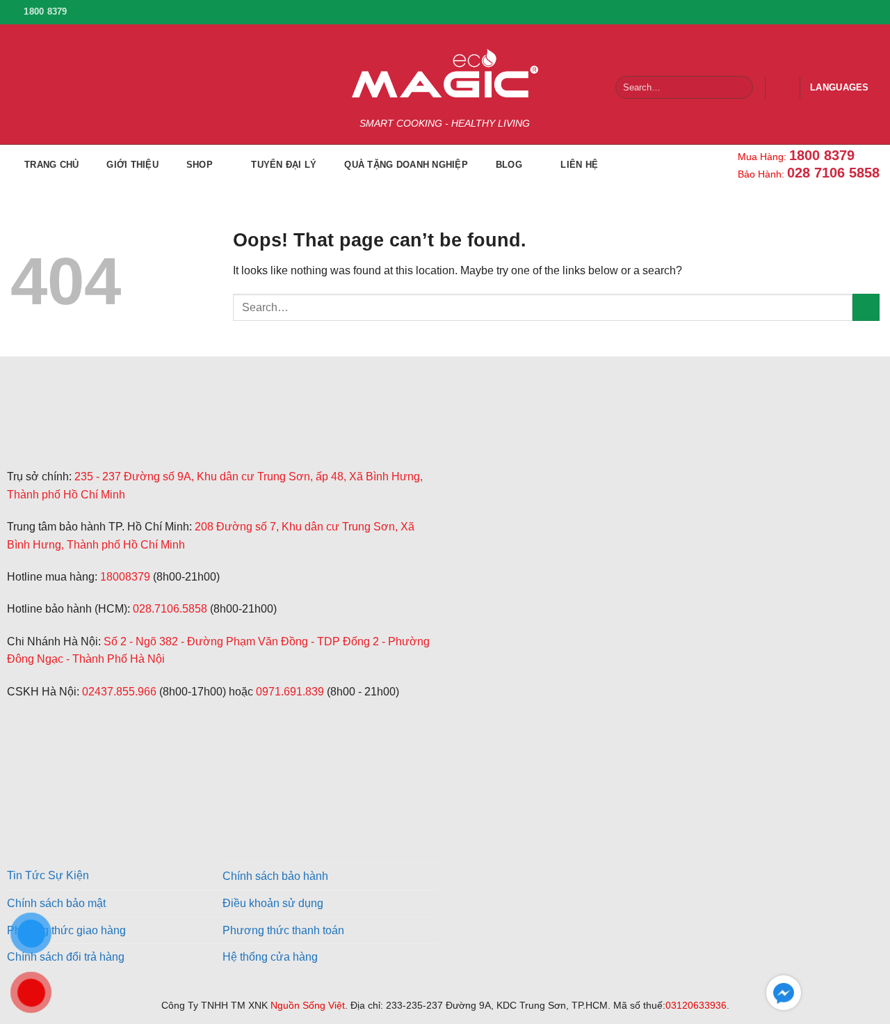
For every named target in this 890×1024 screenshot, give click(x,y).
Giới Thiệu (132, 164)
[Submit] (740, 88)
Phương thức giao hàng (66, 930)
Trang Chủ (51, 164)
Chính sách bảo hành (275, 876)
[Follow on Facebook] (809, 12)
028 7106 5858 (833, 172)
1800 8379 (822, 155)
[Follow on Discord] (86, 758)
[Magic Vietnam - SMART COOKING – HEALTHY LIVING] (445, 73)
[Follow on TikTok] (849, 12)
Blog (509, 164)
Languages (839, 87)
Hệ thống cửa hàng (270, 957)
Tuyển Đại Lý (283, 164)
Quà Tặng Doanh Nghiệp (405, 164)
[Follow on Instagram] (829, 12)
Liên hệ (579, 164)
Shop (199, 164)
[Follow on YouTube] (870, 12)
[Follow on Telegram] (19, 758)
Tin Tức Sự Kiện (48, 875)
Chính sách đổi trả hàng (65, 957)
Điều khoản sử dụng (272, 903)
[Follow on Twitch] (53, 758)
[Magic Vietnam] (110, 433)
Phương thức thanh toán (283, 930)
